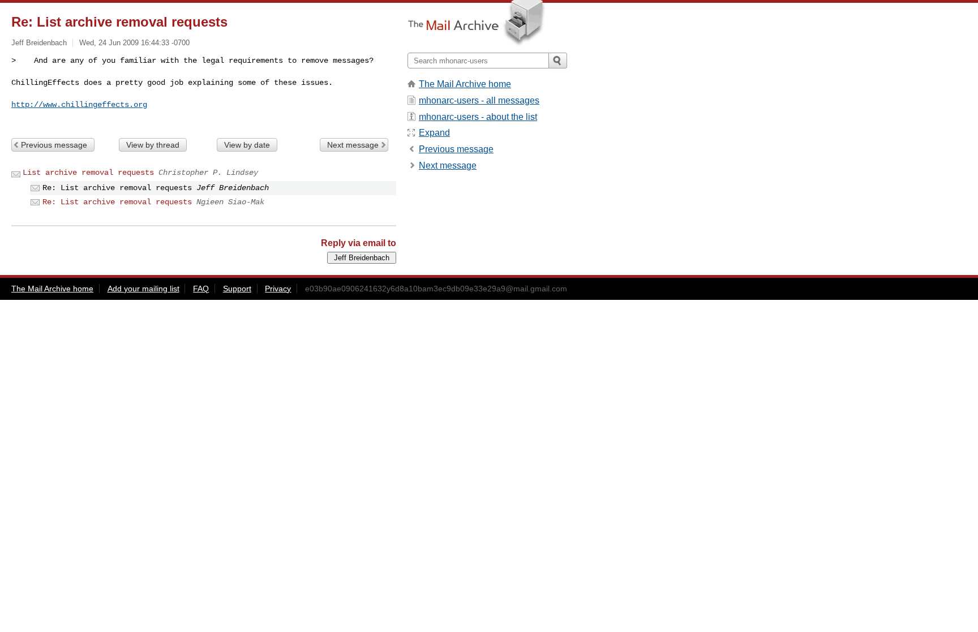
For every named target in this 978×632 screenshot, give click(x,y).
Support (237, 288)
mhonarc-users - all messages (479, 100)
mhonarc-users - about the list (478, 117)
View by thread (152, 144)
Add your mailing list (143, 288)
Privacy (278, 288)
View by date (247, 144)
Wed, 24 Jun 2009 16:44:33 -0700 (134, 42)
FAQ (201, 288)
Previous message (54, 144)
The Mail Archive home (465, 84)
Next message (353, 144)
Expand (434, 132)
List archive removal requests (88, 172)
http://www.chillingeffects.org (79, 104)
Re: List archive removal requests (117, 202)
